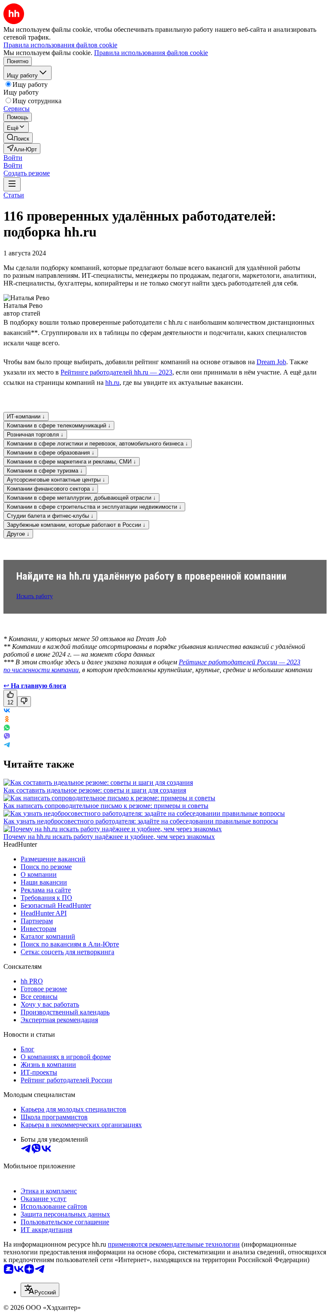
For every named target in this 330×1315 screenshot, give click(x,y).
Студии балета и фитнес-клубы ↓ (50, 516)
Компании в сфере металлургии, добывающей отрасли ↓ (81, 498)
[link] (18, 137)
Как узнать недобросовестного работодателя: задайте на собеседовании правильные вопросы (140, 821)
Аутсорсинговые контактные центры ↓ (56, 479)
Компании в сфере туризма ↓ (45, 470)
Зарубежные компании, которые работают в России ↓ (76, 525)
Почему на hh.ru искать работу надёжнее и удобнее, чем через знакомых (109, 836)
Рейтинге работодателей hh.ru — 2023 (116, 372)
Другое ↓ (18, 534)
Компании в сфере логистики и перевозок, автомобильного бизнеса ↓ (97, 443)
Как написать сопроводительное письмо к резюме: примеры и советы (105, 805)
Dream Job (271, 362)
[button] (12, 157)
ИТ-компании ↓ (26, 416)
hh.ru (112, 382)
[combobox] (40, 1290)
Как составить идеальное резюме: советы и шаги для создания (94, 790)
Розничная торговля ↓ (35, 434)
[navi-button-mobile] (12, 184)
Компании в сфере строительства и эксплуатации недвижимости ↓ (94, 507)
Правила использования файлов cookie (151, 52)
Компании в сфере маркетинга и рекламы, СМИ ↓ (71, 461)
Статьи (13, 195)
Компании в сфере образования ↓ (51, 452)
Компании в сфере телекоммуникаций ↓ (59, 425)
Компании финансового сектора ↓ (51, 488)
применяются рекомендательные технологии (174, 1244)
